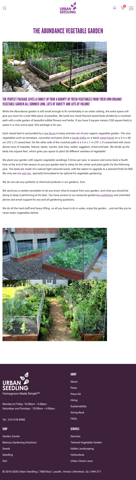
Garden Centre (11, 436)
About (73, 381)
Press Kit (75, 394)
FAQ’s (73, 418)
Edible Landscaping (82, 448)
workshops (106, 195)
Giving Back (77, 412)
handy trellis (79, 137)
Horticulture (77, 454)
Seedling (7, 454)
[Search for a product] (4, 8)
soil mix (26, 173)
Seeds (6, 448)
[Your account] (115, 8)
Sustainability (78, 406)
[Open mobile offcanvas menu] (131, 8)
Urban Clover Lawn (81, 461)
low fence (50, 133)
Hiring (73, 400)
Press (73, 387)
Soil (4, 461)
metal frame (107, 137)
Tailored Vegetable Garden (86, 442)
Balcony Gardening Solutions (19, 442)
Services (75, 436)
